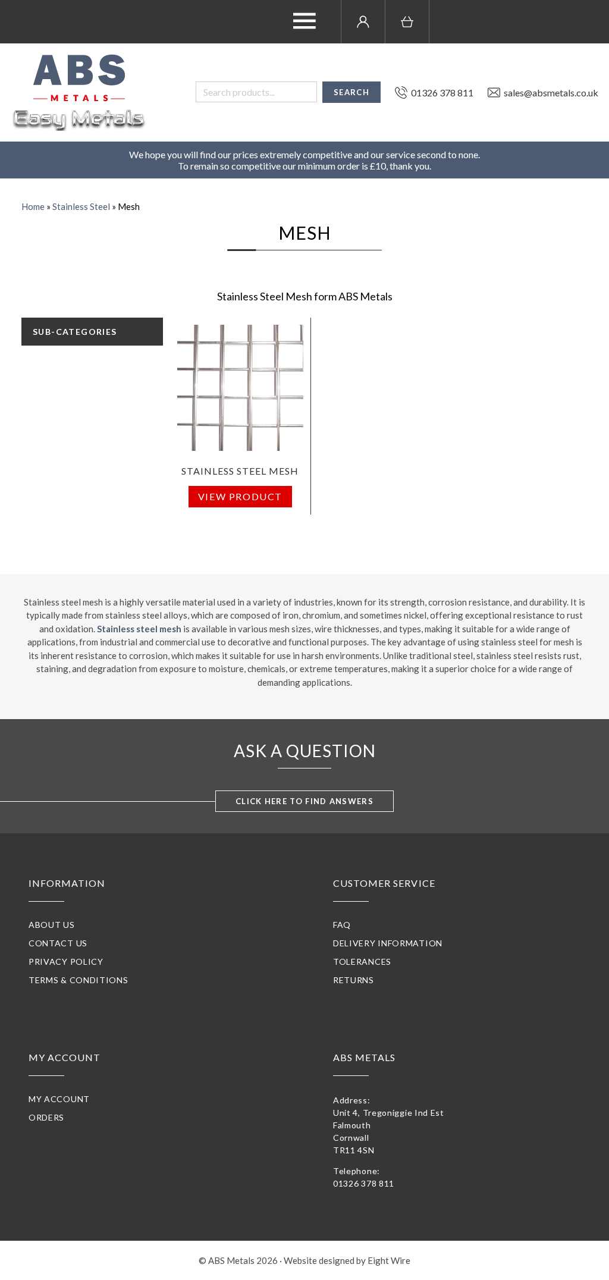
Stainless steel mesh (139, 628)
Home (33, 206)
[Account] (363, 21)
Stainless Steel (81, 206)
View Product (240, 496)
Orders (46, 1117)
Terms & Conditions (78, 980)
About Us (52, 925)
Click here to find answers (304, 801)
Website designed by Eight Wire (347, 1260)
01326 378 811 (363, 1183)
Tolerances (362, 961)
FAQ (342, 925)
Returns (353, 980)
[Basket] (407, 21)
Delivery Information (387, 943)
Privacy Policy (66, 961)
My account (59, 1099)
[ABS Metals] (79, 92)
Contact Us (58, 943)
